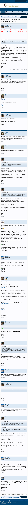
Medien (8, 11)
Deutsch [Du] (7, 500)
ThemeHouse (15, 502)
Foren (3, 11)
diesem (8, 31)
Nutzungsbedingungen (24, 501)
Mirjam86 (7, 256)
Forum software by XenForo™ (5, 501)
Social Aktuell (3, 500)
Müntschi (7, 221)
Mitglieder (14, 11)
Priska (6, 25)
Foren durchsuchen (5, 13)
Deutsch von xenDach (14, 501)
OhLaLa (6, 277)
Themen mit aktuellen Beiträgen (17, 13)
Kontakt (24, 500)
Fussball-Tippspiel (22, 11)
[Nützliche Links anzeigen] (26, 16)
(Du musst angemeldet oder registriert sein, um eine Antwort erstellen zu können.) (14, 494)
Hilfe (26, 500)
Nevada (6, 94)
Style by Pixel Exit (3, 503)
